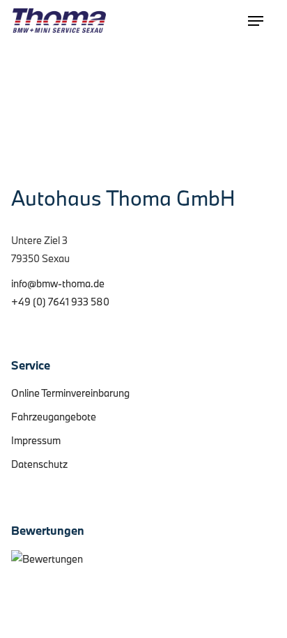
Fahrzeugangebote (53, 416)
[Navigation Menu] (255, 21)
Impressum (36, 440)
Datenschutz (39, 464)
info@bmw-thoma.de (57, 283)
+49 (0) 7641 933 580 (60, 301)
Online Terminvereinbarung (70, 393)
